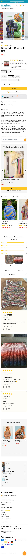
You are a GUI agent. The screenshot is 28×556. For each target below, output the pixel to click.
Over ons (3, 512)
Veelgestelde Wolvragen (6, 499)
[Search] (25, 8)
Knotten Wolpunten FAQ (6, 518)
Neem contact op (4, 521)
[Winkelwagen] (22, 5)
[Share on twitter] (6, 329)
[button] (4, 45)
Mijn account (3, 504)
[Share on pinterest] (9, 329)
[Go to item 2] (18, 259)
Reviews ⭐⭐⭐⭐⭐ (5, 510)
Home (2, 42)
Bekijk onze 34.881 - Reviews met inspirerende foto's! (17, 1)
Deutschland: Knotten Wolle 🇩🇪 (7, 500)
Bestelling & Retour (5, 497)
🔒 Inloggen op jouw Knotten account (8, 495)
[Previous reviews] (2, 64)
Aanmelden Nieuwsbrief (6, 502)
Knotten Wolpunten (5, 516)
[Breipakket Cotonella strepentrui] (9, 214)
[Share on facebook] (3, 329)
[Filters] (6, 274)
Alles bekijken (24, 197)
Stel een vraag (14, 266)
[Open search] (2, 274)
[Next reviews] (26, 64)
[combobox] (14, 8)
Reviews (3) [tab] (7, 270)
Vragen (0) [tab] (20, 270)
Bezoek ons (3, 514)
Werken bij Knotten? (5, 520)
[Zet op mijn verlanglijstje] (16, 200)
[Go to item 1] (9, 259)
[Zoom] (22, 38)
